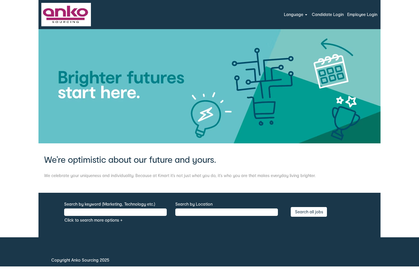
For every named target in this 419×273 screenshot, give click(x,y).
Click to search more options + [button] (93, 220)
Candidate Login (328, 14)
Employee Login (362, 14)
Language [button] (294, 14)
